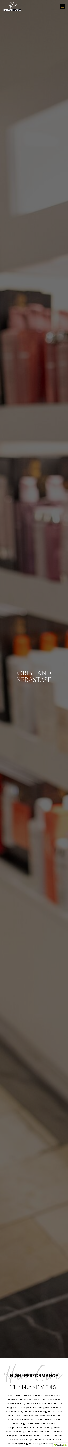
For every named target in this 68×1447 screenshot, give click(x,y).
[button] (62, 6)
